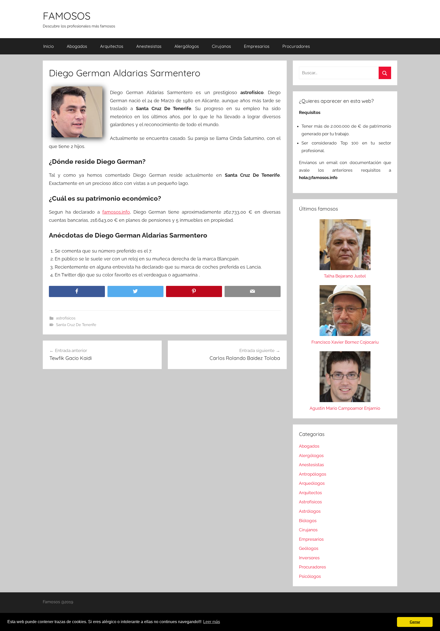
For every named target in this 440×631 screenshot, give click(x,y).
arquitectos (111, 46)
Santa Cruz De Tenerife (76, 324)
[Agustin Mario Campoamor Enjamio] (345, 378)
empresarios (256, 46)
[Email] (253, 291)
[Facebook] (77, 291)
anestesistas (148, 46)
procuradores (296, 46)
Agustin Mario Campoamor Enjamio (345, 408)
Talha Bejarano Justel (345, 275)
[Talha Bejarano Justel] (345, 246)
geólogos (308, 548)
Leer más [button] (211, 622)
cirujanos (221, 46)
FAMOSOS (66, 15)
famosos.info (116, 212)
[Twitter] (135, 291)
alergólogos (186, 46)
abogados (77, 46)
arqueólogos (312, 483)
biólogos (308, 520)
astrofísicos (65, 318)
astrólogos (310, 511)
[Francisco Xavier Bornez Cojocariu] (345, 312)
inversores (309, 557)
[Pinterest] (194, 291)
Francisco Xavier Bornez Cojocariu (345, 342)
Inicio (48, 46)
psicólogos (310, 576)
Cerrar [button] (415, 622)
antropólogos (312, 474)
